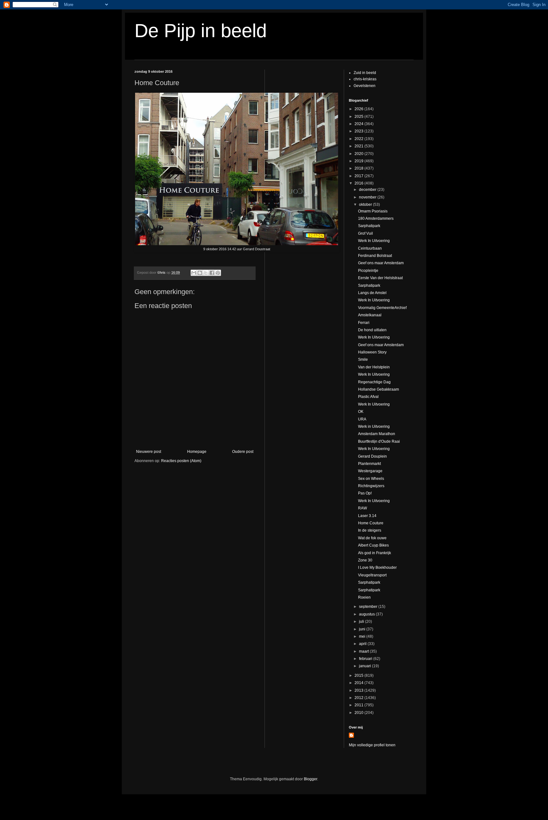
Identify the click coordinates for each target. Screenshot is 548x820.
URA (362, 419)
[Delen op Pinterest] (218, 273)
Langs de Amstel (372, 293)
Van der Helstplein (374, 367)
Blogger (310, 779)
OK (360, 411)
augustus (367, 614)
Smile (363, 359)
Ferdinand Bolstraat (375, 255)
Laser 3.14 (367, 516)
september (368, 606)
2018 (359, 168)
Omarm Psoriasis (373, 211)
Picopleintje (368, 270)
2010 (359, 712)
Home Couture (370, 523)
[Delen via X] (206, 273)
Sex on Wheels (371, 478)
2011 (359, 705)
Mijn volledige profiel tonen (372, 745)
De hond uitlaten (372, 330)
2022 (359, 139)
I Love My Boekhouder (377, 567)
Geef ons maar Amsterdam (381, 263)
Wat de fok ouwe (372, 538)
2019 (359, 161)
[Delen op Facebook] (212, 273)
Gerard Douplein (372, 456)
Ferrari (363, 322)
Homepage (196, 451)
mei (362, 636)
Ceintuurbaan (370, 248)
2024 (359, 124)
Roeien (364, 597)
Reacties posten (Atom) (181, 461)
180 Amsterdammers (376, 218)
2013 (359, 690)
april (363, 644)
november (368, 197)
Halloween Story (372, 352)
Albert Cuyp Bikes (373, 545)
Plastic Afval (368, 396)
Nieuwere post (148, 451)
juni (362, 629)
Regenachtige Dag (374, 382)
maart (364, 651)
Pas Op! (365, 493)
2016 (359, 183)
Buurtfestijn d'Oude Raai (379, 441)
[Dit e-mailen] (194, 273)
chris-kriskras (365, 79)
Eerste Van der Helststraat (380, 278)
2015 (359, 675)
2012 (359, 698)
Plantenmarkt (369, 463)
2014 (359, 683)
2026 (359, 109)
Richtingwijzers (371, 486)
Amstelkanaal (370, 315)
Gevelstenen (364, 86)
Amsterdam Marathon (376, 434)
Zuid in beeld (365, 73)
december (368, 189)
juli (362, 621)
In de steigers (369, 530)
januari (365, 666)
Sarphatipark (369, 226)
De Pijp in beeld (200, 30)
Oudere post (242, 451)
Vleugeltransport (372, 575)
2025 (359, 116)
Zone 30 (365, 560)
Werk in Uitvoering (374, 426)
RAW (362, 508)
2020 (359, 153)
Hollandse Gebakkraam (378, 389)
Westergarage (370, 471)
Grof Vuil (365, 233)
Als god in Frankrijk (374, 553)
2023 (359, 131)
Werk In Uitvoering (374, 241)
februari (366, 658)
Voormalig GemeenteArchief (382, 308)
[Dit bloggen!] (200, 273)
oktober (366, 204)
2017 (359, 176)
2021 (359, 146)
